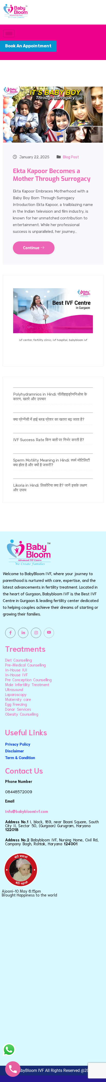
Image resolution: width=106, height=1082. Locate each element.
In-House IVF (16, 674)
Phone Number (18, 781)
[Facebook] (10, 633)
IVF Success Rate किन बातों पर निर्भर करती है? (48, 440)
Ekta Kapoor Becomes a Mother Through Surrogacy (52, 175)
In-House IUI (16, 669)
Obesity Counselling (21, 713)
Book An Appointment (28, 45)
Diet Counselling (18, 659)
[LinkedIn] (23, 633)
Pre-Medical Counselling (25, 664)
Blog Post (71, 157)
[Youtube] (49, 633)
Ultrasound (14, 689)
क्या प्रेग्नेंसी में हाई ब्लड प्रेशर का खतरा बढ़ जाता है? (48, 419)
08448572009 (18, 791)
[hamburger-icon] (9, 33)
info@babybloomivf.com (26, 811)
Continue (31, 247)
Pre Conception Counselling (28, 679)
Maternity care (18, 699)
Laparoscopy (16, 694)
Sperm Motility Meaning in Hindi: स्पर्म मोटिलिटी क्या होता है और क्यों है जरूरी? (51, 462)
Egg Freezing (16, 704)
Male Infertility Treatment (27, 684)
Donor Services (18, 709)
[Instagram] (36, 633)
